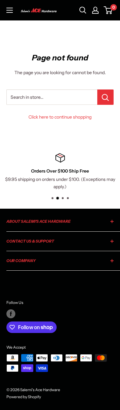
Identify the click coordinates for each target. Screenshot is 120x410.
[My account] (95, 10)
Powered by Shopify (23, 396)
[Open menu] (9, 10)
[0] (108, 10)
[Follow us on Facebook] (10, 313)
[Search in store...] (105, 97)
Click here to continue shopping (60, 117)
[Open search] (82, 10)
